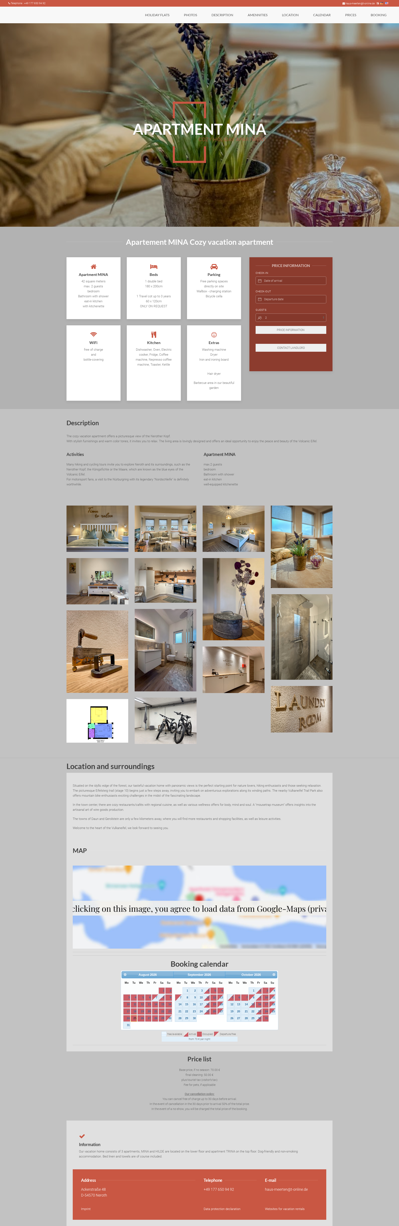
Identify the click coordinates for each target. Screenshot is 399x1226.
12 (142, 1004)
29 (162, 1018)
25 (134, 1018)
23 (169, 1011)
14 (155, 1004)
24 (128, 1018)
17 (128, 1011)
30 (169, 1018)
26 (142, 1018)
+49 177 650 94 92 (219, 1189)
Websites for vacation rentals (285, 1209)
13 (149, 1004)
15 (162, 1004)
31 (128, 1025)
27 (149, 1018)
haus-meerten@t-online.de (360, 3)
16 (169, 1004)
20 (149, 1011)
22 (162, 1011)
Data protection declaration (222, 1209)
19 (142, 1011)
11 (135, 1004)
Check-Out (263, 291)
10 (128, 1004)
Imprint (86, 1209)
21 (155, 1011)
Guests (261, 309)
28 (155, 1018)
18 (134, 1011)
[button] (157, 15)
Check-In (262, 272)
